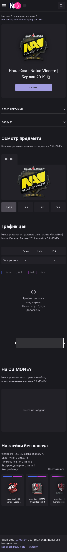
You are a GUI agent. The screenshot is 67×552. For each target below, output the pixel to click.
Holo (25, 207)
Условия (33, 546)
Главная (5, 16)
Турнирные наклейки (24, 16)
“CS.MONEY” (21, 540)
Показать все (56, 469)
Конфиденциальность (13, 546)
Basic (9, 207)
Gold (58, 207)
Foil (42, 207)
